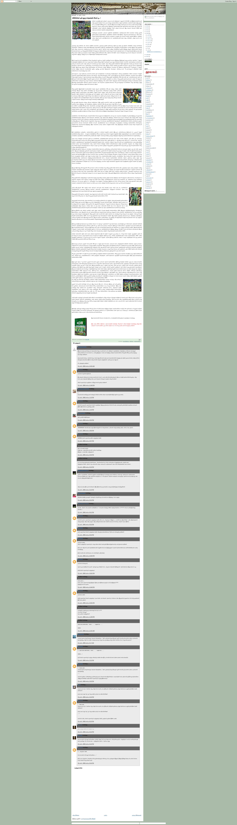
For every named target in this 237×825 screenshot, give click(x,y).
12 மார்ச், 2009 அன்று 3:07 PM (86, 441)
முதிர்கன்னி (148, 169)
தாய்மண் (148, 145)
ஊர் (147, 123)
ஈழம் (147, 77)
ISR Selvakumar (81, 493)
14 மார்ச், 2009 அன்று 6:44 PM (86, 744)
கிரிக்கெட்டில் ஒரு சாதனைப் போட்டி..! (86, 18)
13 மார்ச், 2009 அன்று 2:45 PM (86, 681)
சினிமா (147, 133)
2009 (147, 33)
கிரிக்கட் (148, 86)
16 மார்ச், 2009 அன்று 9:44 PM (86, 763)
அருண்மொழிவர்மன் (82, 346)
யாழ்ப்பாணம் (148, 87)
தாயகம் (147, 143)
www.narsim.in (81, 413)
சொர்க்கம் (148, 137)
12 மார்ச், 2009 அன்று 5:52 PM (86, 500)
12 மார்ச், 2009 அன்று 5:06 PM (86, 455)
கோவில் (147, 95)
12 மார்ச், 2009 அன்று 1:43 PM (86, 409)
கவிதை (147, 127)
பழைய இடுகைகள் (136, 815)
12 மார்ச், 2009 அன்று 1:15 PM (86, 397)
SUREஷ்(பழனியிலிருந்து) (83, 470)
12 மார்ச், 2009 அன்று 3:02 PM (86, 420)
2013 (147, 26)
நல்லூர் (147, 101)
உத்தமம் (147, 121)
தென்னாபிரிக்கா (137, 341)
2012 (147, 27)
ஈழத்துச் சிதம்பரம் (149, 118)
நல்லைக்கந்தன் (149, 104)
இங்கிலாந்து (148, 91)
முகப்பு (105, 815)
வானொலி (148, 179)
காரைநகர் (148, 129)
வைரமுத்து (148, 187)
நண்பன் (147, 153)
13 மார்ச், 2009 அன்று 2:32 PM (86, 660)
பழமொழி (148, 163)
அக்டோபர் (149, 38)
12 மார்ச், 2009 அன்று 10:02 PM (86, 573)
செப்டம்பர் (149, 40)
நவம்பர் (148, 37)
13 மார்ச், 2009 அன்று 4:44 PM (86, 697)
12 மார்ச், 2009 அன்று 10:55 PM (86, 603)
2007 (147, 56)
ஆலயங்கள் (148, 111)
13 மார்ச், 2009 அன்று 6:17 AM (86, 643)
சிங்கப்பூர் (148, 131)
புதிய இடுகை (75, 815)
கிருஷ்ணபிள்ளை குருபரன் (83, 388)
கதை (147, 125)
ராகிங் (147, 175)
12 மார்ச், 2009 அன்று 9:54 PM (86, 535)
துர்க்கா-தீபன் (81, 634)
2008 (147, 54)
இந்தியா (147, 81)
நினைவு (147, 155)
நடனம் (147, 151)
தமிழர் (147, 141)
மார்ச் (148, 50)
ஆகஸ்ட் (148, 42)
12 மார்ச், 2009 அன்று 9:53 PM (86, 524)
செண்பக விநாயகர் (150, 135)
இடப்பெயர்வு (148, 94)
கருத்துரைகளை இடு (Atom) (88, 818)
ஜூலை (148, 44)
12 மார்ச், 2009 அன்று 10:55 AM (86, 366)
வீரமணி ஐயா (148, 183)
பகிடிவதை (148, 157)
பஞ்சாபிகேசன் (149, 161)
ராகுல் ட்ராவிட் (149, 177)
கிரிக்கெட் (132, 341)
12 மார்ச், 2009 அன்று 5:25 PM (86, 467)
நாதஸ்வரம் (148, 105)
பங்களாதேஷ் (148, 159)
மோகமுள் (148, 173)
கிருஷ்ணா (80, 724)
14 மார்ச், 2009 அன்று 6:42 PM (86, 732)
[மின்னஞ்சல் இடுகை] (139, 339)
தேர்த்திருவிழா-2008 (150, 147)
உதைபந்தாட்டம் (149, 119)
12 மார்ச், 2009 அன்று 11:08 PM (86, 617)
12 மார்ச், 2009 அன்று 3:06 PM (86, 430)
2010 (147, 31)
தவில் (147, 100)
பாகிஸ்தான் (148, 165)
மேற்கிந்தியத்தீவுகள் (150, 171)
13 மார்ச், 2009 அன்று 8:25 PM (86, 721)
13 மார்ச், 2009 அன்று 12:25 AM (86, 631)
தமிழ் (147, 97)
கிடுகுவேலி (80, 369)
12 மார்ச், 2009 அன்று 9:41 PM (86, 512)
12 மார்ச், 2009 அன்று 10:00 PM (86, 556)
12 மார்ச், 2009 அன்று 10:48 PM (86, 587)
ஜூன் (148, 46)
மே (147, 48)
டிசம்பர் (148, 35)
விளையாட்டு (148, 181)
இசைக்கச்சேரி (149, 115)
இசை (147, 113)
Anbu (79, 684)
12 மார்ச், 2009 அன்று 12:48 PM (86, 385)
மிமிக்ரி (147, 167)
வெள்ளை (148, 185)
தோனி (147, 149)
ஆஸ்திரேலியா (149, 90)
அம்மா (147, 107)
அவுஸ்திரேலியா (126, 341)
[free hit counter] (148, 61)
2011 (147, 29)
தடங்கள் (147, 139)
